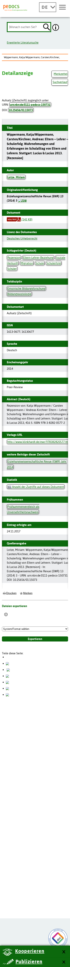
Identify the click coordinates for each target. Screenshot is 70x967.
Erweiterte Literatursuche (22, 42)
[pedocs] (15, 8)
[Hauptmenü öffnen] (62, 7)
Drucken (11, 593)
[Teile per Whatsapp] (7, 675)
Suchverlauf (60, 82)
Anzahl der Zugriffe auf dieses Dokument (37, 486)
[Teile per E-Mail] (7, 688)
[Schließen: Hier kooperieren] (63, 951)
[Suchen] (46, 27)
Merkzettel (60, 73)
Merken (27, 593)
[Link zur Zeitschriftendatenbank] (22, 200)
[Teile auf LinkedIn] (7, 682)
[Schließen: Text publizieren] (63, 962)
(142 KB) (26, 219)
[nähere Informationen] (56, 28)
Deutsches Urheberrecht (22, 238)
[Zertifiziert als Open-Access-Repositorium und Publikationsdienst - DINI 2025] (58, 938)
